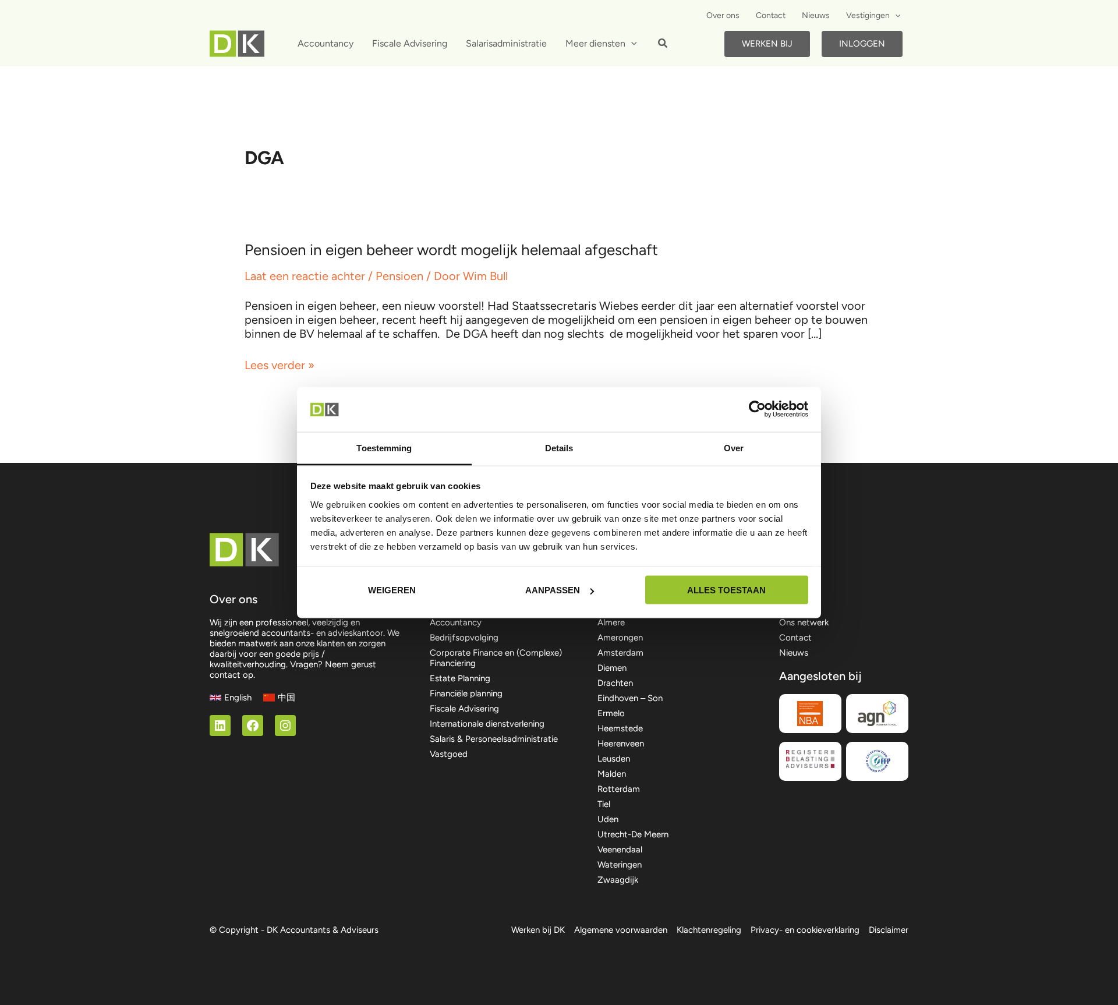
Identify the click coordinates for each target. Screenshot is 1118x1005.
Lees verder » (279, 365)
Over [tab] (734, 447)
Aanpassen (552, 590)
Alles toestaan (726, 590)
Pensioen (399, 276)
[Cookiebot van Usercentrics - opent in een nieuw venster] (757, 409)
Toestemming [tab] (384, 447)
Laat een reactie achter (305, 276)
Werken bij (767, 43)
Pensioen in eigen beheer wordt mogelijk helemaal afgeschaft (451, 249)
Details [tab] (559, 447)
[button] (895, 15)
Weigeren (392, 590)
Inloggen (862, 43)
